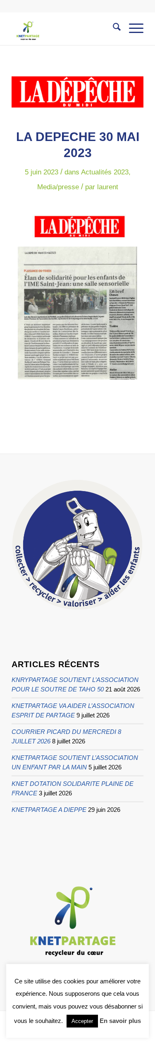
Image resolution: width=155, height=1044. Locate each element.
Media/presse (58, 187)
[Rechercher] (113, 28)
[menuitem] (113, 28)
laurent (107, 187)
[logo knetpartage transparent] (64, 28)
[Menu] (132, 28)
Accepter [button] (82, 1021)
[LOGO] (77, 92)
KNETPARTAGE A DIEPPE (49, 809)
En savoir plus (120, 1020)
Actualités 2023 (105, 172)
